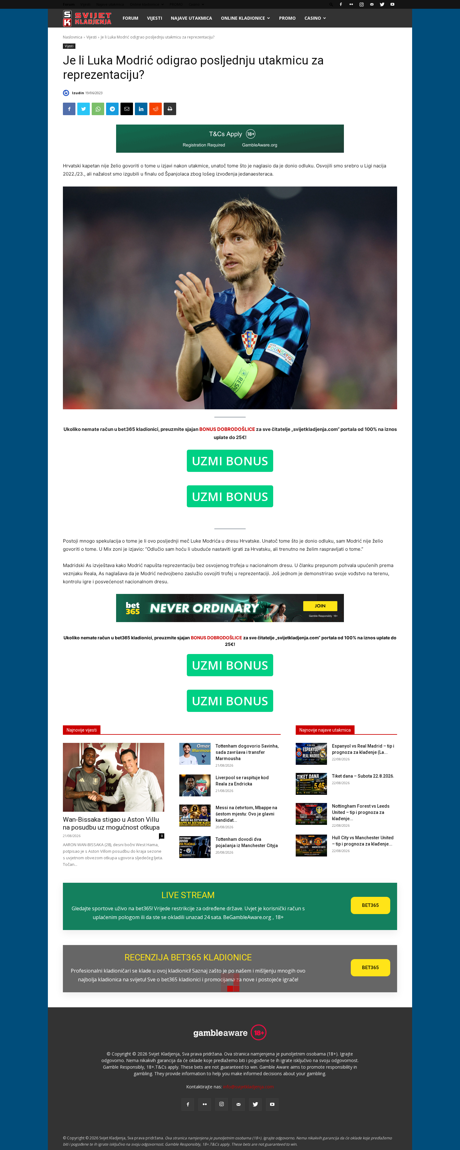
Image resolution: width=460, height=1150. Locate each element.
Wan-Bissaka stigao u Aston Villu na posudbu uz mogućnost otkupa (111, 823)
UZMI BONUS (230, 460)
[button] (331, 4)
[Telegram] (112, 109)
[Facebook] (340, 4)
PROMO (176, 4)
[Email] (126, 109)
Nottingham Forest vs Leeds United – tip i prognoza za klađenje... (361, 812)
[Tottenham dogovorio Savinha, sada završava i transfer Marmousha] (195, 754)
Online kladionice (144, 4)
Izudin (78, 92)
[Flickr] (351, 4)
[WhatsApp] (98, 109)
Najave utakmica (110, 4)
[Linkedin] (141, 109)
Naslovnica (72, 37)
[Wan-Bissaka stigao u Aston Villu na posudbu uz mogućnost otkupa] (113, 777)
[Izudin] (67, 93)
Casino (194, 4)
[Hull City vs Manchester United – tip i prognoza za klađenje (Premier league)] (311, 845)
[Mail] (371, 4)
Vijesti (85, 4)
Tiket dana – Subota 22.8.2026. (363, 776)
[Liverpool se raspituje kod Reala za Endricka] (195, 785)
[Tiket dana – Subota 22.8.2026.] (311, 784)
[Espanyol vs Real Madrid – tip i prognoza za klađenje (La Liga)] (311, 754)
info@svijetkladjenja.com (248, 1087)
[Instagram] (361, 4)
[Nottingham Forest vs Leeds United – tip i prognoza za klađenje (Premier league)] (311, 814)
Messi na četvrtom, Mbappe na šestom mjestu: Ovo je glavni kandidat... (246, 814)
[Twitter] (382, 4)
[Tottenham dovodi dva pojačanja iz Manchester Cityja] (195, 847)
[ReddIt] (155, 109)
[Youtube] (392, 4)
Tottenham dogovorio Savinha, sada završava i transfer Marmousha (247, 752)
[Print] (170, 109)
